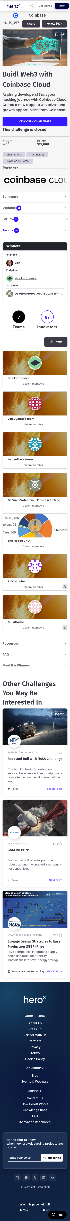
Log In (61, 6)
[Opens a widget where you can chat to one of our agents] (57, 1215)
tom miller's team (20, 459)
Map (58, 341)
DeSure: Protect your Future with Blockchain (37, 500)
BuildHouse (16, 622)
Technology (37, 155)
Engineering (14, 155)
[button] (3, 6)
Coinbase (37, 15)
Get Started (45, 5)
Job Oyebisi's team (21, 419)
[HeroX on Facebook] (26, 1177)
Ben (17, 263)
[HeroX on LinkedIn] (43, 1177)
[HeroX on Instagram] (17, 1177)
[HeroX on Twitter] (35, 1177)
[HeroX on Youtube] (52, 1177)
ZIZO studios (16, 581)
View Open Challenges (35, 121)
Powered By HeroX (18, 161)
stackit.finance (26, 278)
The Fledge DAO (19, 541)
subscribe (54, 1157)
